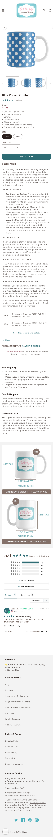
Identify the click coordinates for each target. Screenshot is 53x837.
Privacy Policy (11, 752)
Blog (7, 684)
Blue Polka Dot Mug (12, 626)
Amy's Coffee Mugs (18, 832)
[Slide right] (50, 83)
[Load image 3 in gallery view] (40, 83)
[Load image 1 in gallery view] (12, 83)
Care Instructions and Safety (18, 707)
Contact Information (14, 764)
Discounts (9, 713)
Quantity (6, 142)
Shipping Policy (12, 741)
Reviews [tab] (8, 595)
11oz (7, 136)
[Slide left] (3, 83)
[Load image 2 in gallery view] (26, 83)
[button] (3, 10)
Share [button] (7, 340)
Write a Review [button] (27, 580)
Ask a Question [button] (27, 586)
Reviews (9, 690)
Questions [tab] (25, 595)
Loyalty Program (12, 719)
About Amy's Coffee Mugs (17, 696)
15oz (18, 136)
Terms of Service (12, 758)
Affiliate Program (12, 725)
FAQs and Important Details (17, 702)
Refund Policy (11, 747)
